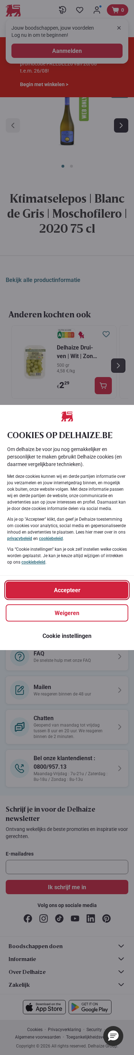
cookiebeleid (51, 538)
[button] (113, 1036)
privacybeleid (19, 538)
